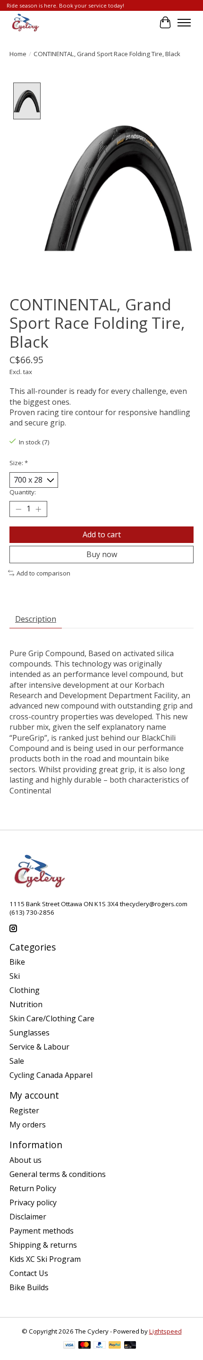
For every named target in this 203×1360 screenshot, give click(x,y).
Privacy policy (33, 1202)
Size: (18, 463)
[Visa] (69, 1346)
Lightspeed (165, 1331)
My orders (27, 1124)
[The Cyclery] (24, 23)
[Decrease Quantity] (18, 509)
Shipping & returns (43, 1245)
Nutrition (25, 1004)
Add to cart (102, 534)
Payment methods (41, 1231)
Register (24, 1110)
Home (17, 54)
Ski (14, 976)
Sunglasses (29, 1032)
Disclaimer (27, 1216)
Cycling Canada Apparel (51, 1075)
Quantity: (22, 492)
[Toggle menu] (184, 22)
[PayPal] (99, 1346)
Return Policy (32, 1188)
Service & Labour (39, 1047)
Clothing (24, 990)
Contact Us (28, 1273)
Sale (16, 1061)
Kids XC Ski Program (45, 1259)
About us (25, 1160)
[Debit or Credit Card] (130, 1346)
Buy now (101, 554)
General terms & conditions (57, 1174)
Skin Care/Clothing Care (51, 1018)
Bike (17, 962)
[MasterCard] (84, 1346)
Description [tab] (35, 619)
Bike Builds (29, 1287)
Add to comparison (43, 573)
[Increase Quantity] (38, 509)
